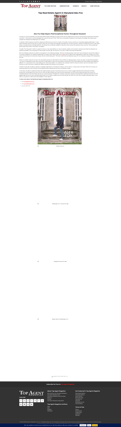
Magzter (49, 409)
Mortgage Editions (80, 394)
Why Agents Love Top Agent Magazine (57, 393)
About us (49, 397)
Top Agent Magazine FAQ (53, 394)
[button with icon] (20, 400)
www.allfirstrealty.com (29, 83)
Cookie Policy (78, 412)
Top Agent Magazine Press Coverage (56, 396)
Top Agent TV (78, 399)
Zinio (48, 407)
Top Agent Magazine (68, 384)
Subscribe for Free (79, 402)
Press (91, 1)
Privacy (77, 409)
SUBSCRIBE (22, 397)
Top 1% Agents (79, 403)
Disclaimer (77, 413)
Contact (87, 1)
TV (94, 1)
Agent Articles (78, 396)
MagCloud (49, 410)
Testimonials (99, 1)
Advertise (77, 400)
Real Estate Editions (80, 393)
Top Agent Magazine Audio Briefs (55, 400)
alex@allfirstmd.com (29, 81)
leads (63, 54)
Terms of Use (78, 410)
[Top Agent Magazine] (31, 6)
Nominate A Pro (79, 397)
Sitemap (77, 415)
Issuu (48, 406)
